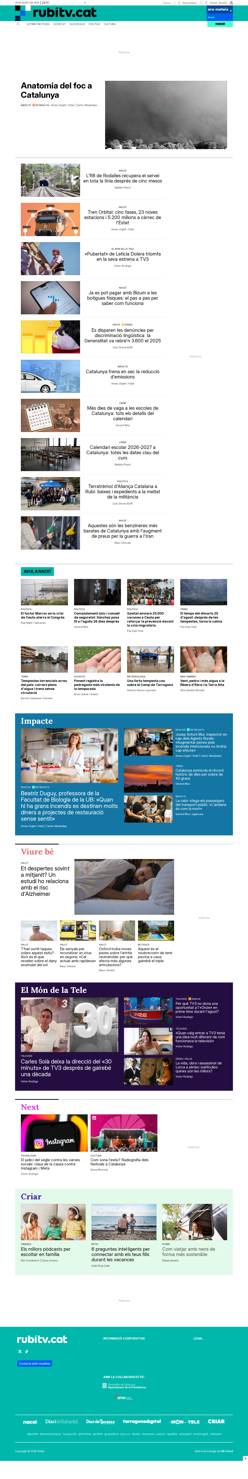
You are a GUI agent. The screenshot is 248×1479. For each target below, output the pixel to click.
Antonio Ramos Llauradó (141, 690)
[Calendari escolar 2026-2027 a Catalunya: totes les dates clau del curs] (50, 454)
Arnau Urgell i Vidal (122, 229)
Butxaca (143, 944)
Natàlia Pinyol (123, 187)
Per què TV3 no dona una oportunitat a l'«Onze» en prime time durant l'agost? (197, 1008)
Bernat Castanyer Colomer (36, 698)
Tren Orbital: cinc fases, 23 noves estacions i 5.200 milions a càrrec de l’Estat (122, 217)
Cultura (109, 24)
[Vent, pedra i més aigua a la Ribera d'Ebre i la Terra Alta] (203, 659)
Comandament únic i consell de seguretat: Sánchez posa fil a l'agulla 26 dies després (97, 617)
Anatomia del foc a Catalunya (56, 90)
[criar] (216, 1422)
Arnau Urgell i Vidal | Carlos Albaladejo (74, 105)
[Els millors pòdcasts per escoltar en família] (53, 1222)
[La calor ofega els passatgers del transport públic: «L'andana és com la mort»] (148, 809)
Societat (59, 24)
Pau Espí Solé (135, 631)
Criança (26, 1244)
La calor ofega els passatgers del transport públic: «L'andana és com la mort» (201, 805)
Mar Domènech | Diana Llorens (39, 1260)
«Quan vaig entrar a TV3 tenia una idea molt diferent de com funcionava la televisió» (200, 1037)
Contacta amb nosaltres (34, 1363)
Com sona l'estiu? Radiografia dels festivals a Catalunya (120, 1162)
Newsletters (189, 2)
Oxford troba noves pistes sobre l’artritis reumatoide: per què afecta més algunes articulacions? (116, 957)
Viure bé (37, 851)
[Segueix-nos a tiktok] (26, 1353)
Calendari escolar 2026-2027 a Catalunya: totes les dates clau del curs (122, 452)
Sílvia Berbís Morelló (192, 690)
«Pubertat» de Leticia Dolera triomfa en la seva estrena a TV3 (123, 256)
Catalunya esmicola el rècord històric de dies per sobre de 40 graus (199, 774)
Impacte (26, 105)
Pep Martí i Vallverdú (33, 623)
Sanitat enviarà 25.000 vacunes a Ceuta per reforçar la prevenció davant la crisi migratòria (150, 619)
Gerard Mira (123, 425)
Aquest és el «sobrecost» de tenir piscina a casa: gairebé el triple (155, 955)
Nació (122, 170)
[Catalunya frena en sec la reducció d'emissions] (50, 376)
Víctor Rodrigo (122, 266)
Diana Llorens (170, 1260)
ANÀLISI (196, 999)
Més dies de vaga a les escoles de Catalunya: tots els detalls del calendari (122, 413)
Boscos (26, 787)
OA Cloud (227, 1451)
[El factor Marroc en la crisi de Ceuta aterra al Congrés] (44, 592)
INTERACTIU (43, 105)
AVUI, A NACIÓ (37, 571)
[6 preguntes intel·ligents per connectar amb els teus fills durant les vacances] (124, 1222)
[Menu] (18, 24)
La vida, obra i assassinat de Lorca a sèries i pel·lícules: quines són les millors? (199, 1067)
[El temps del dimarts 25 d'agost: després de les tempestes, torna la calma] (203, 592)
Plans (166, 1244)
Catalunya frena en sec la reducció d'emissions (122, 374)
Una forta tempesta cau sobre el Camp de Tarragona (150, 683)
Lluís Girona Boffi (123, 347)
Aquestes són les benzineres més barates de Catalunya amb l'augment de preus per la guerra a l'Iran (123, 531)
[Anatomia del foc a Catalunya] (166, 115)
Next (30, 1107)
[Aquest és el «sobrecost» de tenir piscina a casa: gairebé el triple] (156, 931)
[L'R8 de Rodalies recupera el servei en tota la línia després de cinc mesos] (50, 180)
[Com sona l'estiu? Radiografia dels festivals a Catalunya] (124, 1133)
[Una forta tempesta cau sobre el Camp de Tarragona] (150, 659)
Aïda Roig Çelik (101, 1266)
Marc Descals (123, 543)
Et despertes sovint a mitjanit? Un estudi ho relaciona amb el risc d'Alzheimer (45, 881)
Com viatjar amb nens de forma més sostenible (188, 1251)
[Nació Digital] (50, 14)
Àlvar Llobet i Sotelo (86, 694)
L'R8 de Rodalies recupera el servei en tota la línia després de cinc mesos (122, 178)
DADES (129, 324)
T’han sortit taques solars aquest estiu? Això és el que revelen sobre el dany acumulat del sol (39, 957)
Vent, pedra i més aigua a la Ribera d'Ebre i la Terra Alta (202, 683)
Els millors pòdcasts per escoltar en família (45, 1251)
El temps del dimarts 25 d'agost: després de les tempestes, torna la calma (201, 617)
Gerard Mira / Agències (189, 814)
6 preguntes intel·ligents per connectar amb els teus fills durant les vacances (121, 1254)
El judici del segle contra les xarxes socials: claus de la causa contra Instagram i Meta (50, 1164)
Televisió (26, 1056)
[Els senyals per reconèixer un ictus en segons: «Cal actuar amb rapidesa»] (78, 931)
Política (94, 24)
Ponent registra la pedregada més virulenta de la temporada (97, 685)
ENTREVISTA (42, 787)
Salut (25, 863)
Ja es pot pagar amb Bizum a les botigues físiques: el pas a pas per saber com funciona (122, 298)
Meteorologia (136, 676)
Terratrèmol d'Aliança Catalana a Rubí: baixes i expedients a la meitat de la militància (122, 491)
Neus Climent (68, 966)
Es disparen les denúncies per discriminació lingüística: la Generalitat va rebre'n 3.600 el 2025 (122, 335)
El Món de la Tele (123, 249)
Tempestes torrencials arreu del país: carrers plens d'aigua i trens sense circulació (44, 687)
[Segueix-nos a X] (20, 1353)
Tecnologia (28, 1155)
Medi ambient (188, 676)
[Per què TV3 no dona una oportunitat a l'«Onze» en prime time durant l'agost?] (148, 1011)
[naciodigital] (30, 1422)
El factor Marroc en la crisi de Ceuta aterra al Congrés (42, 615)
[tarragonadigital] (142, 1422)
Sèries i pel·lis (184, 1059)
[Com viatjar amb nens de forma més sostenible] (194, 1222)
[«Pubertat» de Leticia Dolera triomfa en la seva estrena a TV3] (50, 258)
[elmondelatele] (184, 1422)
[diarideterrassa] (100, 1422)
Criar (122, 403)
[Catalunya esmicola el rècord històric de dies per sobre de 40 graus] (148, 778)
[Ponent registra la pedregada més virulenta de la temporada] (97, 659)
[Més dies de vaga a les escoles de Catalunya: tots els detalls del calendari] (50, 415)
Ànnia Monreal (99, 1169)
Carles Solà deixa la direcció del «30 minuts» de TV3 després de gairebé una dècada (66, 1067)
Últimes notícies (38, 24)
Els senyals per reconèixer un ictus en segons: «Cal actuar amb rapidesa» (78, 955)
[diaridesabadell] (61, 1422)
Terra (184, 609)
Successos (77, 24)
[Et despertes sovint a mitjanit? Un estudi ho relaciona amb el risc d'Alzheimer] (124, 887)
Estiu (95, 1244)
